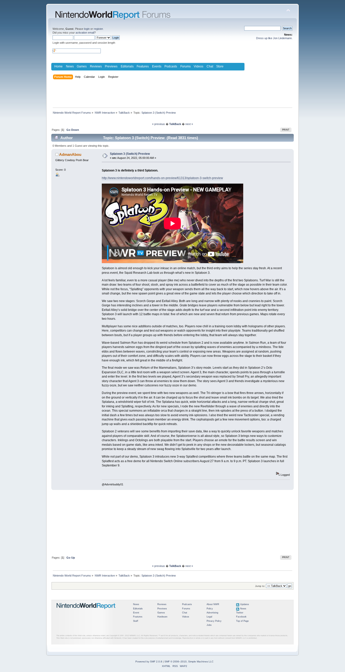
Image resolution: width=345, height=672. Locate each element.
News (70, 66)
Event (136, 612)
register (98, 28)
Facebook (241, 616)
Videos (198, 66)
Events (156, 66)
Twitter (239, 612)
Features (143, 66)
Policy (210, 608)
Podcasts (170, 66)
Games (82, 66)
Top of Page (242, 621)
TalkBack (175, 124)
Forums (185, 66)
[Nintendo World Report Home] (86, 611)
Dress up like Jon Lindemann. (274, 38)
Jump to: (260, 586)
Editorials (127, 66)
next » (189, 124)
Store (220, 66)
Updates (244, 604)
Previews (111, 66)
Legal (209, 616)
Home (58, 66)
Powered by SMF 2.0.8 (148, 661)
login (87, 28)
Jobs (209, 625)
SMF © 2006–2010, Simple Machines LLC (188, 661)
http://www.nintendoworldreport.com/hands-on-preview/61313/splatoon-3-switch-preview (162, 178)
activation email (85, 32)
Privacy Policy (214, 621)
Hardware (162, 616)
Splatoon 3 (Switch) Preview (130, 154)
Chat (210, 66)
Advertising (212, 612)
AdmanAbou (70, 154)
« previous (158, 124)
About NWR (213, 604)
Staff (135, 621)
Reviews (96, 66)
